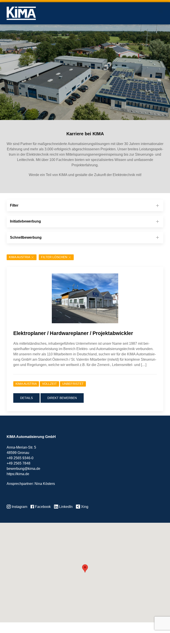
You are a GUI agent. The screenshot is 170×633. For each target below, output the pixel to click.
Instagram (19, 507)
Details (26, 398)
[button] (85, 568)
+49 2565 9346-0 (20, 458)
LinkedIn (65, 507)
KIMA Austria (19, 257)
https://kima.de (18, 474)
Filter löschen (54, 257)
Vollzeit (49, 383)
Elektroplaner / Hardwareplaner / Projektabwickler (73, 333)
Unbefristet (73, 383)
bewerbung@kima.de (23, 468)
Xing (84, 507)
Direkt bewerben (62, 398)
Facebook (42, 507)
